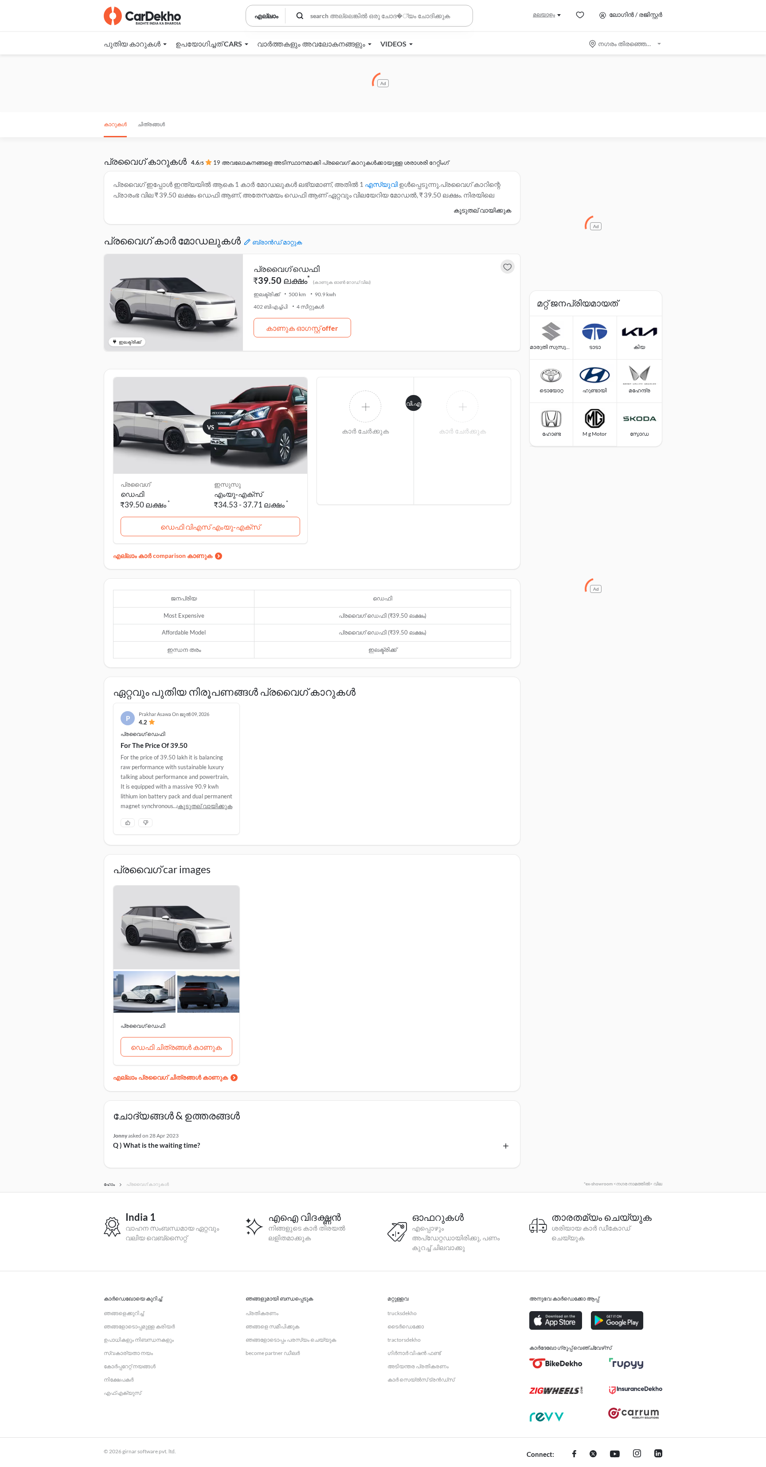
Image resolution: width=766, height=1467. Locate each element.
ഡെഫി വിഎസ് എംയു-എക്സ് (210, 527)
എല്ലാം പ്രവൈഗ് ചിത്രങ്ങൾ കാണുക (170, 1077)
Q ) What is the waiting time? (156, 1145)
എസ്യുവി (381, 184)
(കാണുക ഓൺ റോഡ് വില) (342, 282)
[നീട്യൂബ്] (615, 1454)
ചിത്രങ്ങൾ (151, 124)
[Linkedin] (658, 1454)
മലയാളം (544, 14)
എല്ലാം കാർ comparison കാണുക (162, 555)
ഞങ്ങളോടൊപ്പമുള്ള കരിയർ (139, 1326)
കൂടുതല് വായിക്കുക (482, 210)
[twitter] (593, 1454)
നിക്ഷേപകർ (118, 1379)
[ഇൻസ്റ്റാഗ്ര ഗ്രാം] (637, 1454)
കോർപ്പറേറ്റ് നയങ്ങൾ (130, 1366)
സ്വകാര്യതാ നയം (128, 1353)
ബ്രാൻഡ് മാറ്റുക (277, 242)
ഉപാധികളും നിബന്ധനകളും (139, 1339)
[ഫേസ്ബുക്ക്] (574, 1454)
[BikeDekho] (555, 1363)
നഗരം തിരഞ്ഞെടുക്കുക (625, 43)
